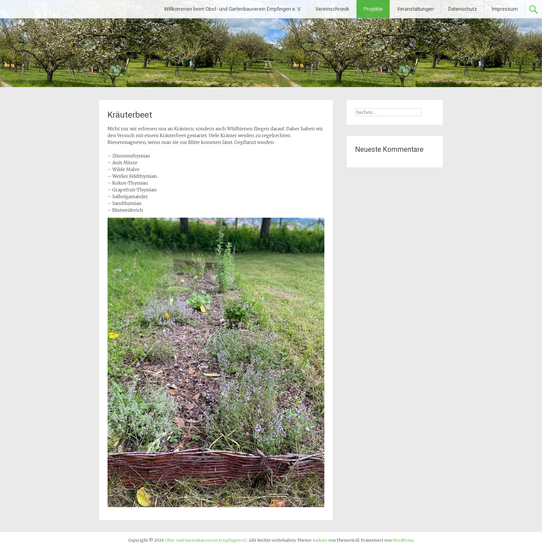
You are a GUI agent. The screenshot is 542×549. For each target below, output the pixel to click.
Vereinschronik (332, 9)
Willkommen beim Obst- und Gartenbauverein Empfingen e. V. (232, 9)
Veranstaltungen (415, 9)
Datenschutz (462, 9)
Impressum (504, 9)
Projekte (373, 9)
